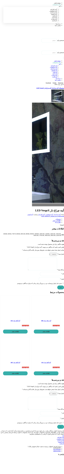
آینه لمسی (30, 214)
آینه (63, 435)
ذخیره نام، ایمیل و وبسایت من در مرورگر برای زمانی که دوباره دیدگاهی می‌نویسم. (39, 283)
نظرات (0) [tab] (58, 222)
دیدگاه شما (60, 270)
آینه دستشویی (49, 214)
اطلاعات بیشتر (46, 331)
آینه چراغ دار (57, 214)
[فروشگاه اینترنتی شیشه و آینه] (60, 33)
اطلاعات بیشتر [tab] (56, 220)
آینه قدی (61, 443)
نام (62, 273)
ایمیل (62, 279)
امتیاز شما (60, 254)
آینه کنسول (61, 442)
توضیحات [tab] (58, 219)
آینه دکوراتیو (41, 214)
